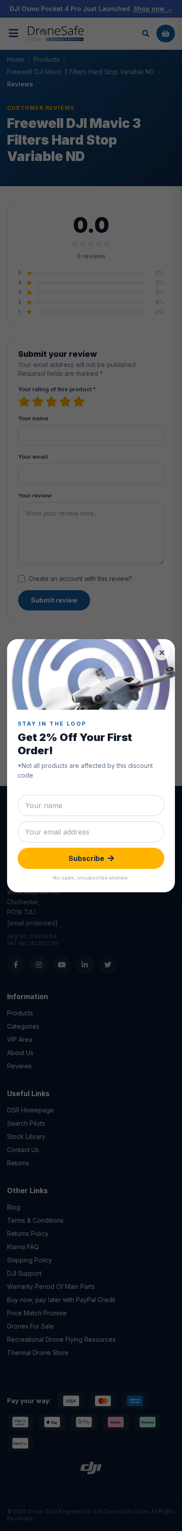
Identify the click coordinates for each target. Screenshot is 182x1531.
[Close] (162, 652)
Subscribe (86, 858)
